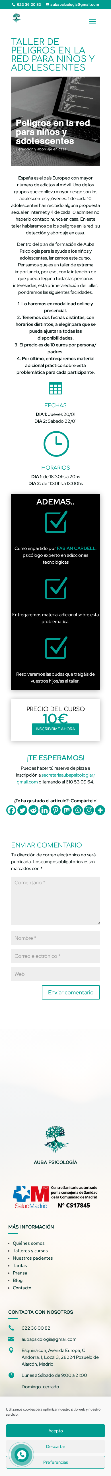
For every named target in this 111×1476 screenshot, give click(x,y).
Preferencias (55, 1462)
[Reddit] (33, 810)
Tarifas (20, 1265)
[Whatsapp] (78, 810)
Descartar (55, 1446)
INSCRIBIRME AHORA (55, 728)
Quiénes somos (29, 1243)
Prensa (20, 1273)
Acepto (55, 1431)
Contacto (22, 1288)
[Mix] (67, 810)
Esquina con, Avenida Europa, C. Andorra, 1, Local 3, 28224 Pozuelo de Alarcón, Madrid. (60, 1357)
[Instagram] (89, 810)
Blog (17, 1280)
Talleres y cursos (30, 1251)
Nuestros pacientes (33, 1258)
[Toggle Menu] (92, 21)
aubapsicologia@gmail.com (49, 1339)
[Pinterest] (56, 810)
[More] (100, 810)
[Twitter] (22, 810)
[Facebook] (11, 810)
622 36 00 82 (36, 1328)
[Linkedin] (45, 810)
